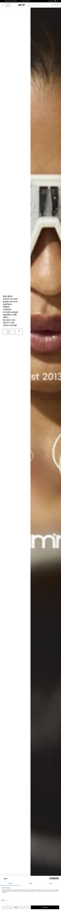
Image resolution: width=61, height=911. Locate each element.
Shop (6, 4)
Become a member (8, 332)
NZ (57, 1)
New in (9, 4)
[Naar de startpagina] (22, 5)
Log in (19, 331)
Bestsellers (8, 6)
